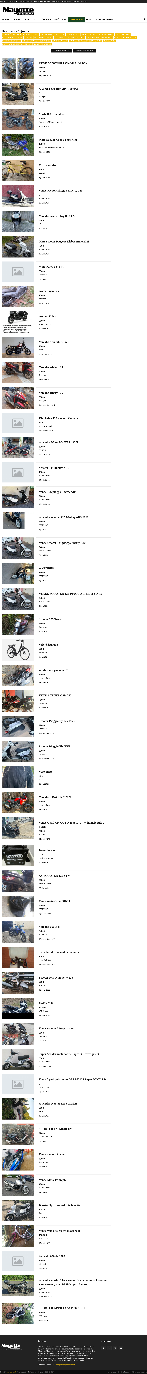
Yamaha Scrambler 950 (53, 342)
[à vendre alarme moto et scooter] (18, 957)
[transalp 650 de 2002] (18, 1261)
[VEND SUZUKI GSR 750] (18, 701)
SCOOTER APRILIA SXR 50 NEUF (62, 1308)
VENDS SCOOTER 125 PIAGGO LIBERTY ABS (70, 593)
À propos (84, 1)
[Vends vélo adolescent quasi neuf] (18, 1236)
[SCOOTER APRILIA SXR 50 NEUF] (18, 1313)
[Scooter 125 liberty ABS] (18, 472)
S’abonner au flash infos (25, 1)
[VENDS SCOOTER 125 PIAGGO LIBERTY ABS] (18, 599)
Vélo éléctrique (48, 644)
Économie (6, 19)
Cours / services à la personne (97, 34)
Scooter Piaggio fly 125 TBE (57, 721)
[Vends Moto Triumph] (18, 1185)
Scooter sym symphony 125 (56, 977)
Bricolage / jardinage (52, 34)
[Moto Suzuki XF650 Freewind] (18, 145)
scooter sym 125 (49, 291)
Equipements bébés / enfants (69, 38)
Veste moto (46, 771)
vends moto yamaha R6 (53, 670)
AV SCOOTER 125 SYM (54, 875)
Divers (28, 38)
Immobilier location (125, 38)
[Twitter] (115, 1348)
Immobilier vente (11, 41)
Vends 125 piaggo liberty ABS (58, 491)
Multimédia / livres (91, 41)
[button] (144, 19)
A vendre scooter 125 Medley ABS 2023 (63, 517)
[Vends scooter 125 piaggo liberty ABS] (18, 548)
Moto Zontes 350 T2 (51, 267)
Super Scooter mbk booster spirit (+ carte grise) (69, 1054)
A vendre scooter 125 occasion (58, 1103)
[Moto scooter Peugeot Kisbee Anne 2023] (18, 247)
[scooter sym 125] (18, 296)
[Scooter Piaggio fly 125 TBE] (18, 726)
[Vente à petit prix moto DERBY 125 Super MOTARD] (18, 1084)
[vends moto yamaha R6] (18, 675)
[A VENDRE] (18, 573)
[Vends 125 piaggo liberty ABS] (18, 497)
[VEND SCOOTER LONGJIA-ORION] (18, 68)
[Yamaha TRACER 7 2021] (18, 802)
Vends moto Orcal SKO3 (54, 901)
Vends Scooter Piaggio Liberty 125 (61, 190)
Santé (56, 19)
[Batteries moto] (18, 855)
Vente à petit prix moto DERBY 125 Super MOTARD (72, 1079)
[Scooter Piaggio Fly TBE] (18, 751)
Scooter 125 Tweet (50, 619)
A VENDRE (46, 568)
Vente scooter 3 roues (52, 1154)
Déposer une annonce (61, 50)
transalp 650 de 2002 (52, 1256)
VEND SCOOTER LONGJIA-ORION (63, 63)
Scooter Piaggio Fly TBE (54, 746)
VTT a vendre (47, 165)
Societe (27, 19)
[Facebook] (103, 1348)
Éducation (46, 19)
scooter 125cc (47, 316)
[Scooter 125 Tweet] (18, 624)
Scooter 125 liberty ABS (54, 467)
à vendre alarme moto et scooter (59, 952)
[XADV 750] (18, 1008)
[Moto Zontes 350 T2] (18, 271)
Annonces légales (105, 19)
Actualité (2, 1)
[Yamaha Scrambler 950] (18, 347)
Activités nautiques (13, 34)
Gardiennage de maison (99, 38)
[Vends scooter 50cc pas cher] (18, 1034)
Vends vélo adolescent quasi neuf (59, 1230)
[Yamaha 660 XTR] (18, 932)
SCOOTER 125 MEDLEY (55, 1129)
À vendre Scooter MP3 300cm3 (58, 88)
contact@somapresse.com (64, 1364)
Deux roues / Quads (12, 38)
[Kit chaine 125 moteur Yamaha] (18, 423)
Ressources (76, 1)
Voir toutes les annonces (84, 50)
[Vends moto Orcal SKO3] (18, 906)
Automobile (32, 34)
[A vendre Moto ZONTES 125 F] (18, 448)
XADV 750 (46, 1003)
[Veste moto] (18, 777)
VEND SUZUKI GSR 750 (55, 695)
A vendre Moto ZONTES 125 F (58, 442)
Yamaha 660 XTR (50, 926)
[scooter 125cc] (18, 322)
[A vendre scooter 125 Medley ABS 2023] (18, 522)
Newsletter (55, 1)
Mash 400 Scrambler (52, 114)
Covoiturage (123, 34)
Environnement (76, 19)
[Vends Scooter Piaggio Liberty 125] (18, 196)
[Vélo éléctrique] (18, 650)
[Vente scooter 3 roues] (18, 1160)
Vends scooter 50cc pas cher (56, 1028)
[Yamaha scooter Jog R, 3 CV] (18, 221)
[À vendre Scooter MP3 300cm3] (18, 94)
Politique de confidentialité (139, 1372)
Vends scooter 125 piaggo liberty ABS (62, 542)
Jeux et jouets (59, 41)
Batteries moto (48, 850)
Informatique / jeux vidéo (36, 41)
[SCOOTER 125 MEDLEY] (18, 1134)
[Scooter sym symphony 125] (18, 983)
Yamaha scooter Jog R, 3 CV (57, 216)
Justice (36, 19)
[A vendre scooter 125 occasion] (18, 1109)
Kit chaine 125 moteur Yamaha (58, 418)
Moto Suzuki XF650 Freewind (58, 139)
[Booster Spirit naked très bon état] (18, 1210)
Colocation (73, 34)
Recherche (109, 41)
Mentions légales (123, 1372)
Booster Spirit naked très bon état (60, 1205)
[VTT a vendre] (18, 170)
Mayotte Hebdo (11, 1372)
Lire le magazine (12, 1)
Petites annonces (66, 1)
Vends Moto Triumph (52, 1180)
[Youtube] (121, 1348)
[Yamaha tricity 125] (18, 372)
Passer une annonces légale (42, 1)
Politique (17, 19)
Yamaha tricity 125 (51, 367)
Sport (64, 19)
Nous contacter (111, 1372)
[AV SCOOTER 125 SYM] (18, 881)
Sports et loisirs (42, 44)
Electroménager (43, 38)
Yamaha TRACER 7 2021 (55, 797)
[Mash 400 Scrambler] (18, 119)
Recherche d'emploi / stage (16, 44)
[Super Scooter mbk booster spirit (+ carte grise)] (18, 1059)
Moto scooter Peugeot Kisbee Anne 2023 (64, 241)
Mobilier (74, 41)
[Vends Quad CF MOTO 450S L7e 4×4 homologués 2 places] (18, 828)
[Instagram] (109, 1348)
